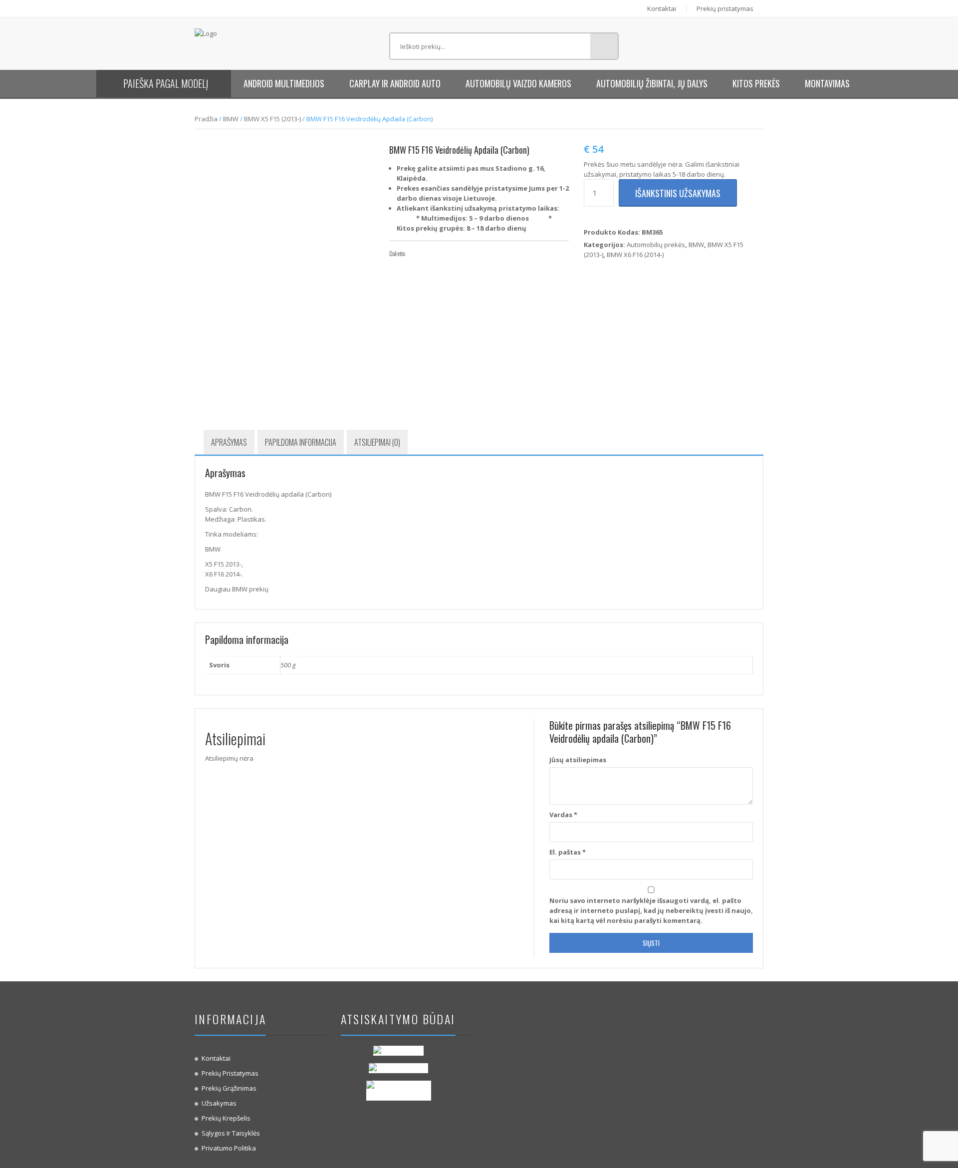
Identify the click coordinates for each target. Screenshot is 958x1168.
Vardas (563, 814)
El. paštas (567, 852)
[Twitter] (430, 253)
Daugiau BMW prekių (236, 588)
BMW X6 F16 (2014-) (635, 254)
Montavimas (827, 83)
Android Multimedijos (283, 83)
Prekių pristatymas (725, 8)
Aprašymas (229, 442)
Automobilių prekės (656, 244)
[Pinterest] (445, 253)
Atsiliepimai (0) (377, 442)
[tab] (229, 442)
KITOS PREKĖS (756, 83)
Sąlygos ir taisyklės (231, 1133)
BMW (231, 118)
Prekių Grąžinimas (229, 1088)
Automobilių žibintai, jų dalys (652, 83)
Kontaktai (661, 8)
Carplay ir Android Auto (395, 83)
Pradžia (206, 118)
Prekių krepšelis (226, 1118)
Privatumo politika (229, 1148)
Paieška (604, 46)
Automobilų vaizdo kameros (518, 83)
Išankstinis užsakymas (677, 193)
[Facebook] (415, 253)
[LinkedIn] (460, 253)
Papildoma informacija (300, 442)
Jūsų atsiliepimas (577, 759)
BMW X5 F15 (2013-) (272, 118)
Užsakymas (219, 1103)
